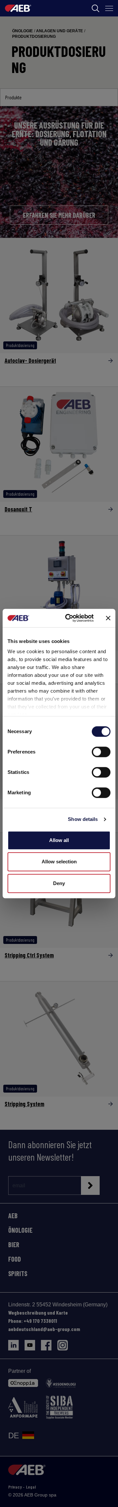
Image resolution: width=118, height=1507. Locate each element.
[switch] (101, 752)
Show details (83, 819)
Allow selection (59, 861)
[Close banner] (108, 618)
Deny (59, 883)
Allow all (59, 840)
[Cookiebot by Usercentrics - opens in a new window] (69, 618)
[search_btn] (95, 8)
